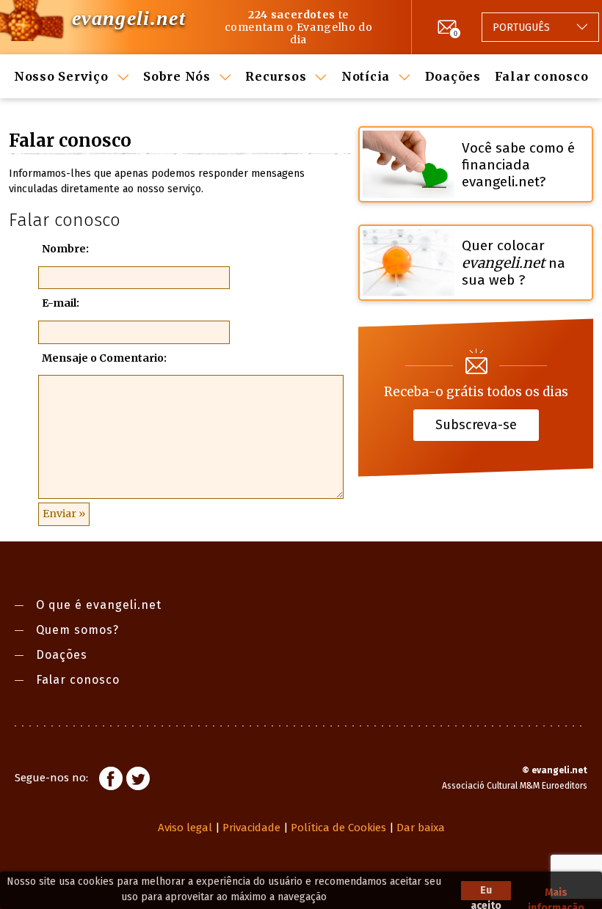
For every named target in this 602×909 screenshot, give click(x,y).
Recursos (275, 76)
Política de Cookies (338, 827)
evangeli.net (129, 18)
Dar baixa (420, 827)
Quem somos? (77, 630)
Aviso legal (185, 827)
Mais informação (556, 893)
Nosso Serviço (61, 76)
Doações (453, 76)
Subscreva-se (476, 424)
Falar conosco (542, 76)
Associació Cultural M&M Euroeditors (514, 786)
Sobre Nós (177, 76)
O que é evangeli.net (99, 605)
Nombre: (65, 248)
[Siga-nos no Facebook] (111, 781)
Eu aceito (486, 892)
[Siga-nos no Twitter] (138, 781)
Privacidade (251, 827)
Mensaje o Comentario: (104, 358)
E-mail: (60, 303)
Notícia (365, 76)
